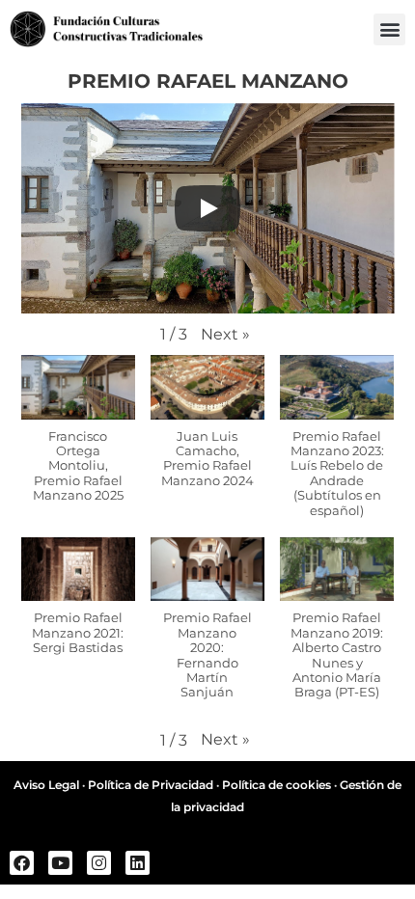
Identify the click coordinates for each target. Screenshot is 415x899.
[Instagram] (99, 863)
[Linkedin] (137, 863)
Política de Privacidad (150, 784)
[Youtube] (60, 863)
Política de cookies (276, 784)
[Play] (207, 208)
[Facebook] (22, 863)
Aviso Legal (46, 784)
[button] (389, 29)
